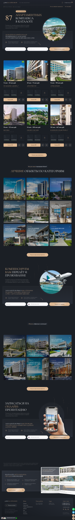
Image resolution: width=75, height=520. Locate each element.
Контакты (25, 513)
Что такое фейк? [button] (68, 6)
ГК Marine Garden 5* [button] (11, 86)
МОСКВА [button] (6, 130)
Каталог (25, 512)
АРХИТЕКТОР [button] (31, 86)
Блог (24, 510)
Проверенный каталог (11, 517)
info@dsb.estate (66, 507)
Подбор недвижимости (28, 506)
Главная (24, 503)
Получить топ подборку (59, 304)
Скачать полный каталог (59, 49)
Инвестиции (25, 505)
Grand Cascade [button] (33, 130)
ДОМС (11, 501)
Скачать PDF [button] (10, 99)
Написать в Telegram (17, 6)
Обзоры (25, 508)
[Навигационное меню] (72, 2)
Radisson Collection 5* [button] (59, 130)
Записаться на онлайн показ (59, 437)
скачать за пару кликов (10, 518)
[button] (14, 70)
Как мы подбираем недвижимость (56, 6)
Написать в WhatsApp (8, 6)
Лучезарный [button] (55, 86)
